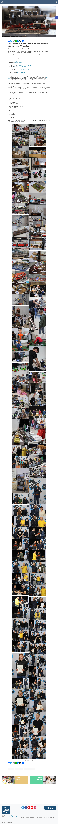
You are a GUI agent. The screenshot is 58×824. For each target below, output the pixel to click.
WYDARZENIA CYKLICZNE (33, 817)
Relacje (27, 817)
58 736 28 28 (12, 815)
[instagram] (35, 807)
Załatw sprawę (52, 817)
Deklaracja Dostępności (50, 808)
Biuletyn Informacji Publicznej (13, 816)
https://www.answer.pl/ (18, 68)
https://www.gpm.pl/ (16, 63)
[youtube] (32, 807)
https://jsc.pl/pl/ (15, 61)
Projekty (43, 817)
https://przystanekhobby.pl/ (23, 69)
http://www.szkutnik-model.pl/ (20, 66)
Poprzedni (18, 777)
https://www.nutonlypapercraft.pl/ (25, 65)
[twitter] (22, 807)
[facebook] (25, 807)
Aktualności (23, 817)
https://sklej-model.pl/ (19, 62)
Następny (40, 777)
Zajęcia (40, 817)
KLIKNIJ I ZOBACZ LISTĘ (23, 72)
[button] (56, 17)
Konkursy (47, 817)
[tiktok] (28, 807)
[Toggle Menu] (56, 2)
